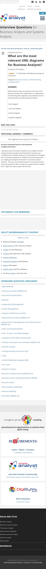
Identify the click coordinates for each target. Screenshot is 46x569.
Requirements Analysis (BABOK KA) (16, 318)
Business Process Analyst (8, 525)
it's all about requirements (23, 452)
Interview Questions (34, 9)
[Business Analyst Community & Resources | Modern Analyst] (13, 17)
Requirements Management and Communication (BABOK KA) (21, 323)
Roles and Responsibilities (12, 329)
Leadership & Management (13, 304)
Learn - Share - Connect (23, 449)
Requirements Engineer (8, 531)
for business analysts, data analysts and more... (22, 477)
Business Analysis (22, 80)
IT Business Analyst (6, 528)
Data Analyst (4, 541)
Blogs (30, 6)
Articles (22, 6)
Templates (21, 9)
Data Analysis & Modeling (12, 387)
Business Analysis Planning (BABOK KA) (17, 373)
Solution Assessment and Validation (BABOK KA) (21, 342)
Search (26, 48)
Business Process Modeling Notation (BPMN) (19, 378)
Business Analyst (6, 522)
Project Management (10, 309)
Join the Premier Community (23, 474)
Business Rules (8, 382)
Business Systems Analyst (9, 534)
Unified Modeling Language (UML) (15, 360)
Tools (4, 356)
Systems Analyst (5, 537)
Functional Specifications (12, 295)
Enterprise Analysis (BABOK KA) (14, 291)
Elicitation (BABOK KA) (10, 396)
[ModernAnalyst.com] (23, 465)
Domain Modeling (9, 391)
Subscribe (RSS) (36, 48)
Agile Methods (7, 286)
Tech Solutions (23, 498)
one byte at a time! (22, 502)
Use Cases (6, 364)
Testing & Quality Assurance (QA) (15, 351)
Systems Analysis (9, 347)
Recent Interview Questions (12, 48)
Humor (37, 6)
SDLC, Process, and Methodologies (15, 333)
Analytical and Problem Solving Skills (16, 338)
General (5, 300)
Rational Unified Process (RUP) (14, 313)
